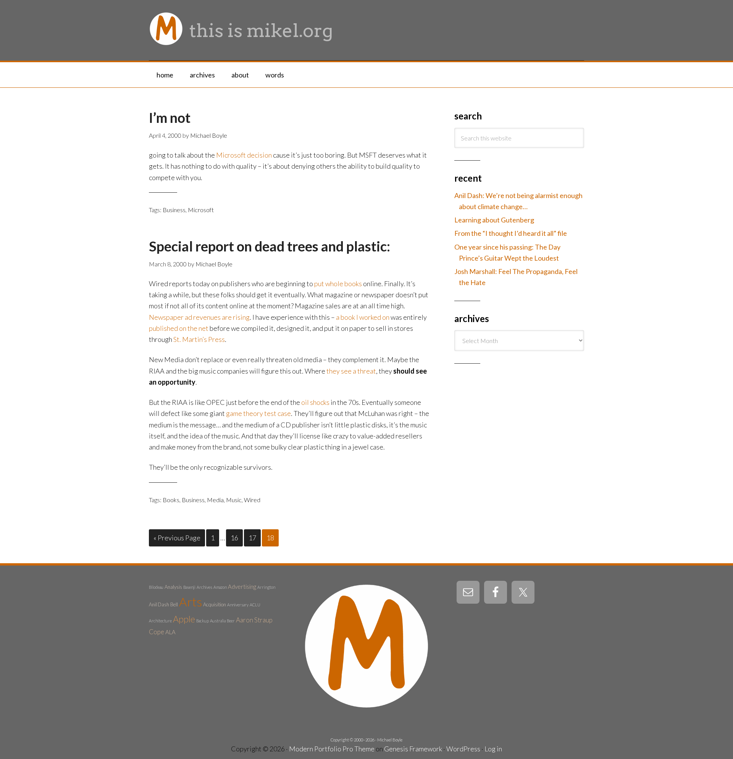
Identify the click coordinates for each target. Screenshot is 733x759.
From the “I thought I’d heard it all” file (510, 233)
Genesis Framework (413, 748)
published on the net (178, 328)
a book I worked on (362, 317)
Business (174, 209)
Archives (204, 587)
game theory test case (258, 413)
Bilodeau (156, 587)
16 (234, 537)
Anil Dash (159, 604)
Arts (190, 601)
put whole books (338, 283)
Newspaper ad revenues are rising (199, 317)
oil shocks (315, 402)
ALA (170, 631)
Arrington (266, 587)
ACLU (255, 604)
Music (234, 499)
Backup (202, 620)
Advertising (242, 586)
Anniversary (238, 604)
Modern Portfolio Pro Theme (332, 748)
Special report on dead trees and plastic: (269, 246)
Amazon (220, 587)
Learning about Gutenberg (494, 220)
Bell (174, 604)
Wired (252, 499)
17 (252, 537)
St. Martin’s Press (199, 339)
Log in (493, 748)
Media (215, 499)
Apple (184, 619)
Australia (218, 620)
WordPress (463, 748)
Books (171, 499)
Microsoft (201, 209)
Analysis (173, 587)
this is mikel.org (261, 30)
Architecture (160, 620)
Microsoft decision (244, 155)
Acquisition (214, 604)
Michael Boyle (389, 739)
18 (270, 537)
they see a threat (351, 371)
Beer (231, 620)
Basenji (189, 587)
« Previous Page (176, 537)
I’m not (170, 117)
